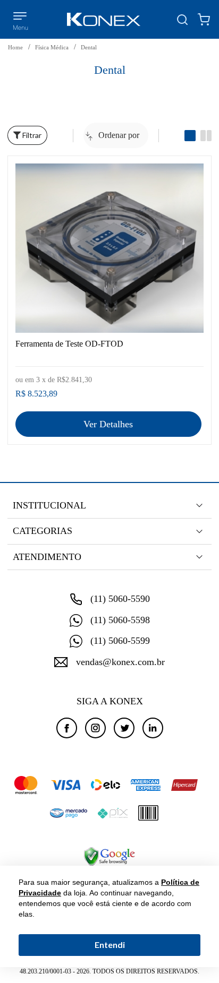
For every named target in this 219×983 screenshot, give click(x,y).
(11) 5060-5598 (120, 620)
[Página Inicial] (103, 20)
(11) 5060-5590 (120, 598)
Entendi (110, 944)
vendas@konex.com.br (120, 662)
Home (15, 47)
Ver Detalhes (108, 424)
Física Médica (52, 47)
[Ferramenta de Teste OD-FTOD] (109, 248)
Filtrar (31, 135)
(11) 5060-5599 (120, 640)
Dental (89, 47)
